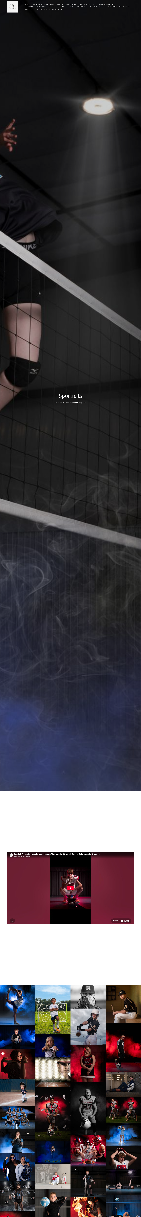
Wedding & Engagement (43, 4)
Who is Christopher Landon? (49, 9)
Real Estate (54, 7)
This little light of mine (78, 4)
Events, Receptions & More (117, 7)
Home (27, 4)
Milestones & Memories (103, 4)
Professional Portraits (73, 7)
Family (60, 4)
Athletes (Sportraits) (35, 7)
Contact (29, 9)
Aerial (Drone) (95, 7)
